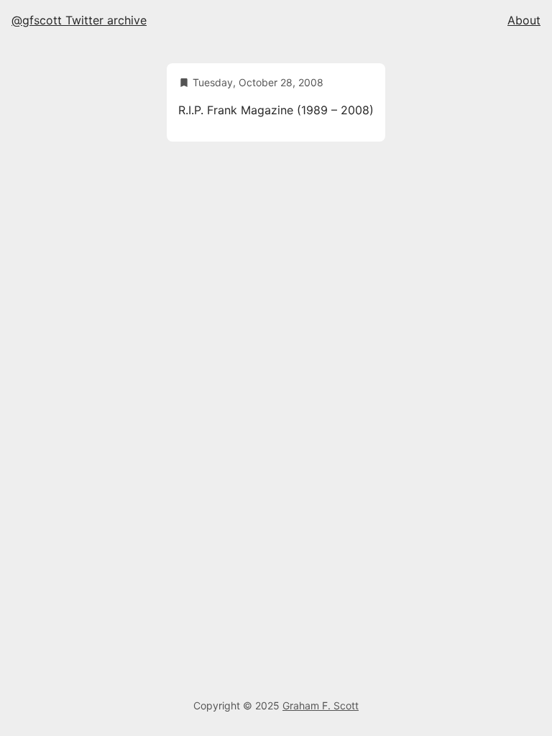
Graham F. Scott (320, 705)
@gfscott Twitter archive (79, 20)
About (523, 20)
